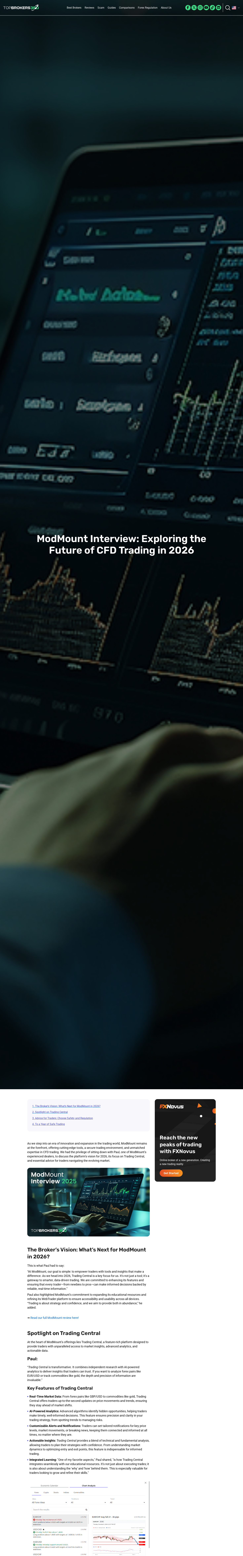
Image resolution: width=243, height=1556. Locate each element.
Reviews (89, 7)
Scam (101, 7)
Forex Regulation (148, 7)
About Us (166, 7)
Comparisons (127, 7)
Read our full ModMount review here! (54, 1317)
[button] (236, 7)
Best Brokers (74, 7)
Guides (112, 7)
